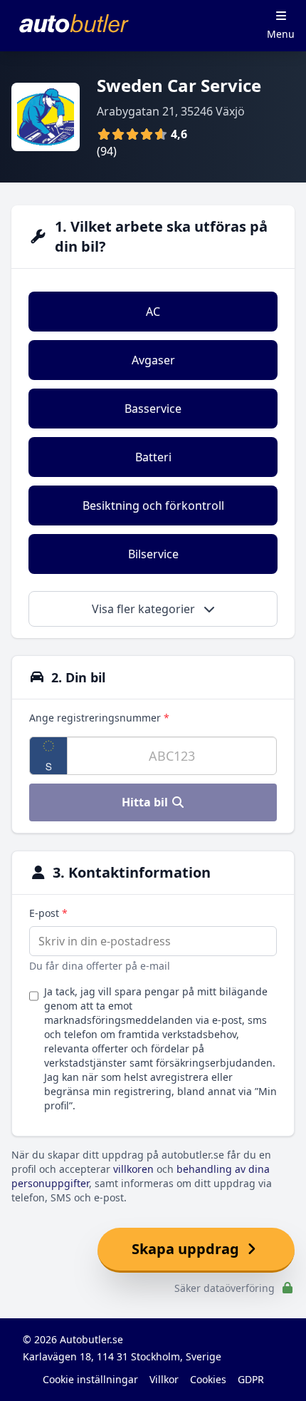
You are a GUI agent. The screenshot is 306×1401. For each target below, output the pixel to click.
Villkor (164, 1379)
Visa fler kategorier (145, 609)
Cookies (208, 1379)
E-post (48, 913)
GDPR (251, 1379)
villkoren (133, 1169)
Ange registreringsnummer (99, 717)
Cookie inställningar (90, 1379)
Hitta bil (146, 802)
